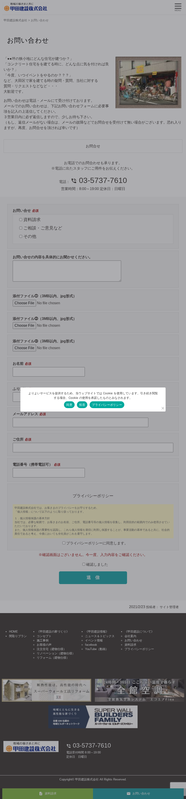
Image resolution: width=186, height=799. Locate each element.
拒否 (82, 405)
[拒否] (162, 408)
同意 (69, 405)
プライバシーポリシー (107, 405)
